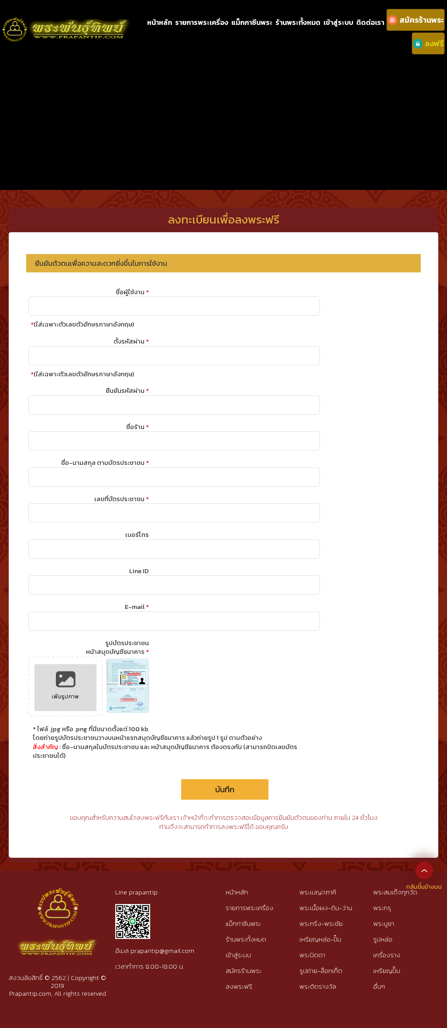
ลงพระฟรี (239, 986)
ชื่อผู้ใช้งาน (132, 292)
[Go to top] (424, 870)
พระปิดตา (312, 955)
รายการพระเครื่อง (201, 22)
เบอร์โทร (137, 535)
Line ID (139, 571)
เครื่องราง (386, 955)
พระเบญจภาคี (317, 892)
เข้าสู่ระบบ (338, 22)
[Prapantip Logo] (57, 895)
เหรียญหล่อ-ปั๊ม (320, 939)
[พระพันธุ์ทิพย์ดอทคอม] (66, 22)
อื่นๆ (379, 986)
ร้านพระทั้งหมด (297, 22)
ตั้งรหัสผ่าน (131, 341)
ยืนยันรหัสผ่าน (127, 390)
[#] (132, 908)
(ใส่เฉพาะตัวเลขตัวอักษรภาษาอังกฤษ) (82, 324)
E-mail (137, 607)
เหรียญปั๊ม (386, 971)
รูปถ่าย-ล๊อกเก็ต (320, 971)
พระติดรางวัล (317, 986)
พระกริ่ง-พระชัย (321, 923)
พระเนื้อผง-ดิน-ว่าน (325, 908)
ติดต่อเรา (370, 22)
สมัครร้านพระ (243, 971)
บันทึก (224, 789)
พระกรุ (382, 908)
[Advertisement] (223, 120)
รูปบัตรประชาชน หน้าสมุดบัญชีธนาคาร (117, 647)
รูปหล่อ (382, 939)
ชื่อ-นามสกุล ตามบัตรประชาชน (105, 463)
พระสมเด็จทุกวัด (395, 892)
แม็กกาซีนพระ (251, 22)
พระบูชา (383, 923)
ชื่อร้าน (137, 427)
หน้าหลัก (159, 22)
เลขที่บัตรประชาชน (121, 499)
